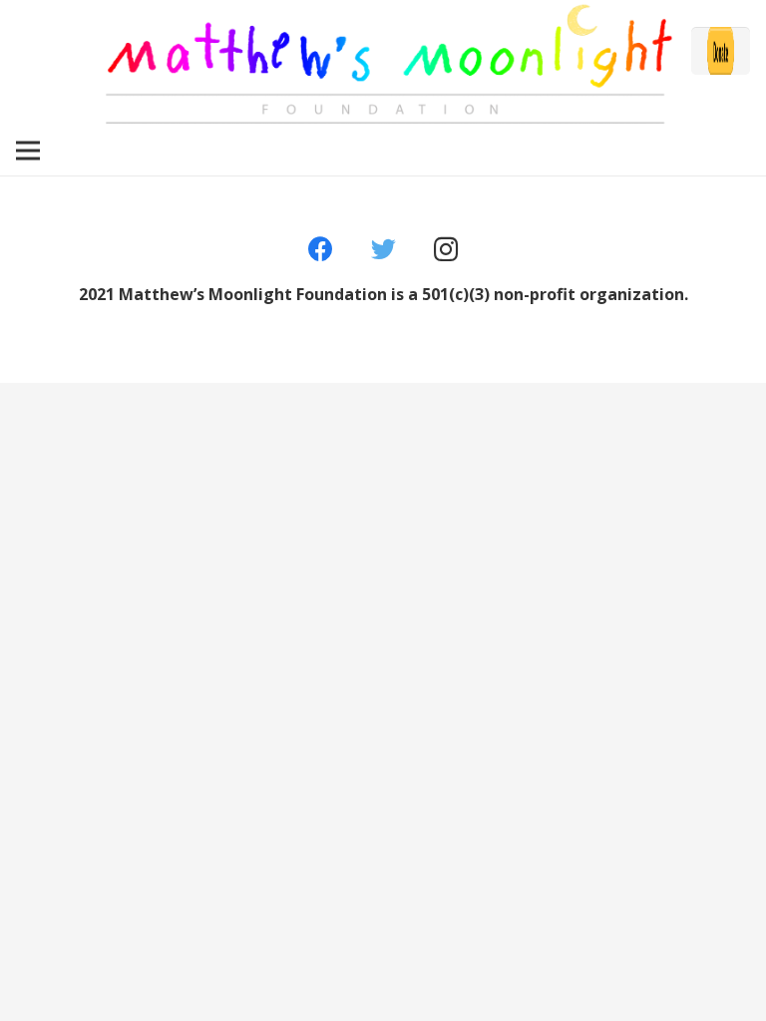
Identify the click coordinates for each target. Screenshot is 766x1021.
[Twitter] (383, 249)
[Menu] (28, 150)
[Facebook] (320, 249)
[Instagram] (445, 249)
